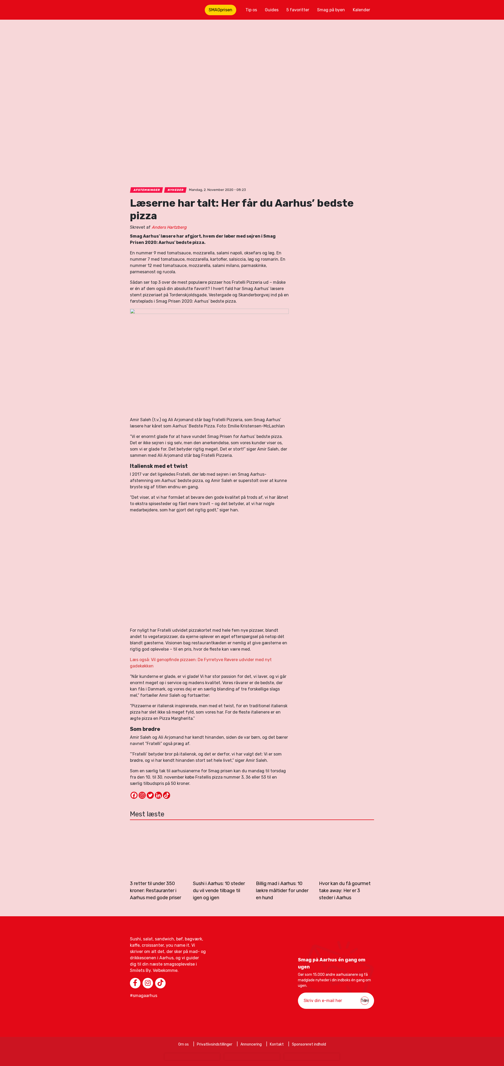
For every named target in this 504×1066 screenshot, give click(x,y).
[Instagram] (142, 795)
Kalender (361, 9)
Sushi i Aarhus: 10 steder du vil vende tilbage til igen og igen (219, 891)
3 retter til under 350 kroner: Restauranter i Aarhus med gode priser (155, 891)
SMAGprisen (220, 9)
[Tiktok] (166, 795)
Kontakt (277, 1044)
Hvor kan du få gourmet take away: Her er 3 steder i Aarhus (345, 891)
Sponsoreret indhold (309, 1044)
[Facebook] (134, 795)
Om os (183, 1044)
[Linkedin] (158, 795)
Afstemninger (146, 190)
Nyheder (175, 190)
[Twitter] (150, 795)
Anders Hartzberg (169, 227)
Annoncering (251, 1044)
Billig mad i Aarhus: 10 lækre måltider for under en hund (282, 891)
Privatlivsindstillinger (214, 1044)
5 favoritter (297, 9)
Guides (272, 9)
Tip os (251, 9)
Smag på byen (331, 9)
